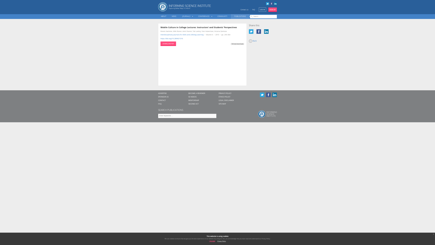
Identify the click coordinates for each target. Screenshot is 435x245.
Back (254, 41)
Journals (186, 16)
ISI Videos (192, 97)
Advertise (162, 93)
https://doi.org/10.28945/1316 (172, 39)
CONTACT (162, 100)
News (174, 16)
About (163, 16)
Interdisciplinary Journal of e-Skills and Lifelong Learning (182, 35)
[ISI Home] (192, 6)
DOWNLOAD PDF (168, 44)
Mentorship (193, 100)
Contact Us (244, 10)
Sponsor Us (163, 97)
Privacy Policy (225, 93)
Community (222, 16)
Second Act (193, 104)
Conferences (204, 16)
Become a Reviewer (196, 93)
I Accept (212, 241)
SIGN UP (272, 10)
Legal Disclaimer (226, 100)
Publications (240, 16)
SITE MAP (222, 104)
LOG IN (262, 10)
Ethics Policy (224, 97)
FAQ (253, 10)
